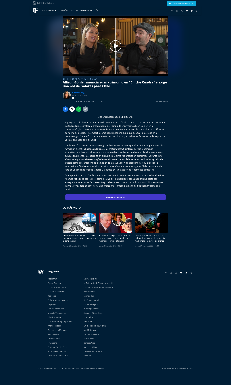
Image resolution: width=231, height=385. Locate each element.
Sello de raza (53, 334)
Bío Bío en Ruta (54, 317)
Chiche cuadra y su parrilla (80, 79)
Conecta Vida (89, 343)
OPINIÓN (64, 10)
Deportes (52, 304)
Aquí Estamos (90, 330)
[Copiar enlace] (85, 109)
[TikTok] (192, 10)
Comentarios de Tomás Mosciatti (98, 287)
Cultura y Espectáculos (58, 300)
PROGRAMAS (48, 10)
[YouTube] (187, 10)
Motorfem (88, 321)
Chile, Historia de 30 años (95, 326)
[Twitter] (182, 10)
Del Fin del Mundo (92, 300)
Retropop (52, 296)
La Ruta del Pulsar (56, 308)
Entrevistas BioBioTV (57, 287)
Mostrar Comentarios (115, 197)
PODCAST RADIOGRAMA (81, 10)
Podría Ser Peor (54, 283)
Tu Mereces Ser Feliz (93, 351)
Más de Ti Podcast (56, 291)
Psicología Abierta (91, 308)
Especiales (88, 317)
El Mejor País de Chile (57, 347)
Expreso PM (89, 338)
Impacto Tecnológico (57, 313)
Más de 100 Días (91, 347)
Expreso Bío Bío (90, 278)
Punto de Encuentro (57, 351)
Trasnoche (52, 343)
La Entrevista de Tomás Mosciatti (98, 283)
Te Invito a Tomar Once (58, 355)
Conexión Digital (91, 304)
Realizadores (89, 291)
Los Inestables (54, 338)
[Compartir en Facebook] (65, 109)
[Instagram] (177, 10)
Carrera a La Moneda (57, 330)
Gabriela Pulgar (79, 92)
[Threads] (197, 10)
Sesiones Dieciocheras (93, 313)
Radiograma (53, 278)
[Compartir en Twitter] (72, 109)
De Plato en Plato (91, 334)
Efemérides (89, 296)
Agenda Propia (54, 326)
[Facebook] (172, 10)
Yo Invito (87, 355)
